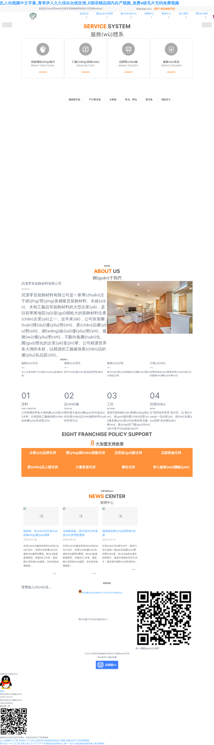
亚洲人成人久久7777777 (32, 743)
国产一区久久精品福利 (74, 743)
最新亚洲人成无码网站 (94, 743)
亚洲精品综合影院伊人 (53, 743)
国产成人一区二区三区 (10, 743)
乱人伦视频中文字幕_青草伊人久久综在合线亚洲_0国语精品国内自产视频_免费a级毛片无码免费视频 (89, 3)
